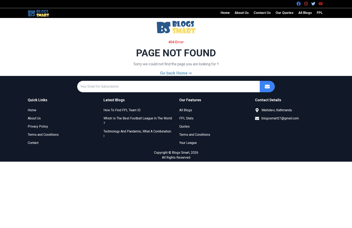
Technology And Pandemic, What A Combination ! (137, 133)
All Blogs (305, 13)
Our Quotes (285, 13)
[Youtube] (320, 4)
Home (225, 13)
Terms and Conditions (43, 135)
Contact (33, 143)
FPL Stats (186, 118)
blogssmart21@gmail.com (280, 118)
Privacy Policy (38, 126)
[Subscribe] (267, 86)
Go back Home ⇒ (176, 73)
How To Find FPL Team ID (122, 110)
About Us (242, 13)
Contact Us (262, 13)
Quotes (184, 126)
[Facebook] (298, 4)
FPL (320, 13)
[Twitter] (313, 4)
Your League (188, 143)
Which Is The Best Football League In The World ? (137, 120)
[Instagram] (306, 4)
